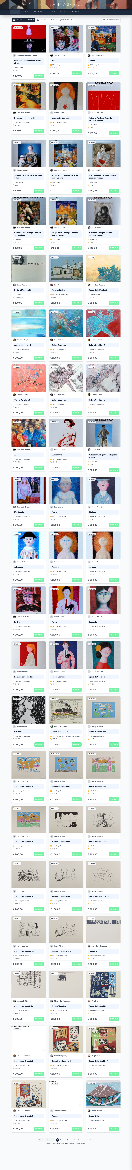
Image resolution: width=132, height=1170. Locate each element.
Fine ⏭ (92, 1140)
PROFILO (63, 12)
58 (75, 1140)
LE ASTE (51, 12)
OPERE (15, 12)
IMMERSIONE (38, 12)
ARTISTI (25, 12)
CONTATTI (75, 12)
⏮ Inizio (40, 1140)
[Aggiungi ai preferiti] (43, 50)
